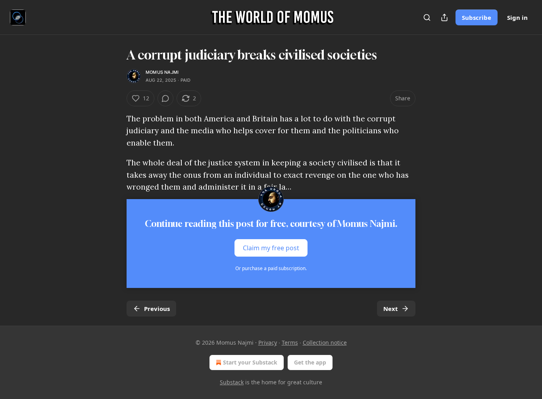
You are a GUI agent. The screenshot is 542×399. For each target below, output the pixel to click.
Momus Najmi (162, 72)
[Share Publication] (444, 17)
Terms (290, 342)
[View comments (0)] (165, 98)
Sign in (517, 17)
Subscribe (476, 17)
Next (390, 309)
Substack (232, 382)
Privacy (267, 342)
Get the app (310, 362)
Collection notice (325, 342)
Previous (157, 309)
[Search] (427, 17)
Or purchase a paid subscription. (271, 268)
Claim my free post (271, 248)
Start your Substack (250, 362)
